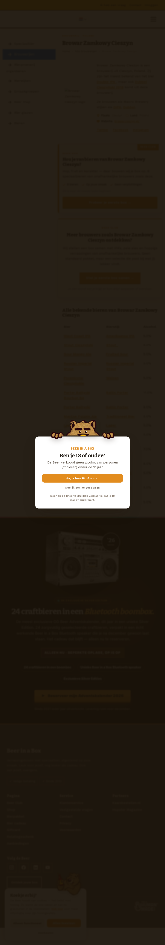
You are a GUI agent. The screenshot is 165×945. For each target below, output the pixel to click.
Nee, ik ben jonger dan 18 (82, 487)
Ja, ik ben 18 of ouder (82, 478)
